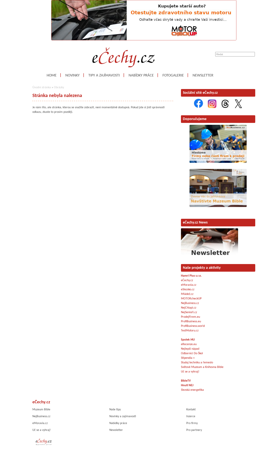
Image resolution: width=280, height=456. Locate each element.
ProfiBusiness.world (193, 326)
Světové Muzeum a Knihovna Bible (202, 367)
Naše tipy (115, 409)
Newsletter (203, 75)
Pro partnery (194, 430)
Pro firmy (192, 423)
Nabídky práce (141, 75)
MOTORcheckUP (191, 298)
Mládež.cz (187, 294)
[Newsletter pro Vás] (209, 256)
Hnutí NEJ (187, 385)
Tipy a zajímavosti (104, 75)
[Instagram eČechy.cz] (212, 107)
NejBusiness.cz (190, 303)
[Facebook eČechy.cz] (198, 107)
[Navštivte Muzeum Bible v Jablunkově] (218, 206)
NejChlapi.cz (188, 307)
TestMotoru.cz (189, 330)
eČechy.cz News (195, 222)
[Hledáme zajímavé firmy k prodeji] (218, 162)
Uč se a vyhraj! (190, 371)
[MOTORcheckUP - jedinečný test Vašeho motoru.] (143, 39)
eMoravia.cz (188, 284)
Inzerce (190, 416)
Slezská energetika (192, 390)
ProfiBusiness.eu (191, 321)
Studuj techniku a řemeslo (197, 362)
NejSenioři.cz (189, 312)
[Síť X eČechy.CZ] (238, 107)
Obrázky (59, 87)
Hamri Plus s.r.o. (191, 275)
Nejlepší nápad (190, 348)
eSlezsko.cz (187, 289)
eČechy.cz (187, 280)
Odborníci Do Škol (192, 353)
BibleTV (186, 380)
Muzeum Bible (41, 409)
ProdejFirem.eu (190, 316)
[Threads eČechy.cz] (225, 107)
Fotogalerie (173, 75)
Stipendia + (188, 358)
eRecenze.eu (189, 344)
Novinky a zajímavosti (122, 416)
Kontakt (191, 409)
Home (52, 75)
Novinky (72, 75)
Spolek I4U (188, 339)
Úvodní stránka (41, 87)
